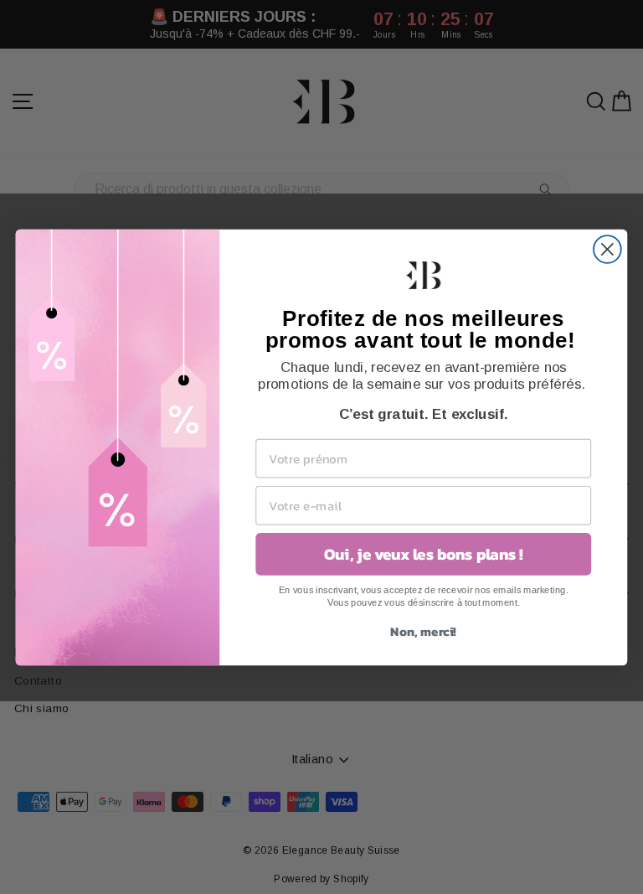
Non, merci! (423, 630)
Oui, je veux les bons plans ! (423, 554)
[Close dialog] (607, 249)
